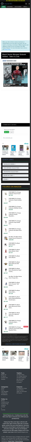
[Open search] (26, 3)
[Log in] (29, 3)
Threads (3, 406)
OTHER (5, 179)
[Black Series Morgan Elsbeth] (15, 74)
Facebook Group (5, 402)
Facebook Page (4, 403)
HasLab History (20, 389)
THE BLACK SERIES (9, 164)
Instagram (3, 405)
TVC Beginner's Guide (22, 388)
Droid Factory (20, 380)
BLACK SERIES (18, 6)
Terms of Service (19, 441)
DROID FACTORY (8, 175)
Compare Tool (4, 377)
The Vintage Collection (22, 376)
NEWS (3, 6)
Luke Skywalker (4, 391)
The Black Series (20, 374)
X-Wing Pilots (4, 393)
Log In (11, 132)
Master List (3, 374)
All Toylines (19, 382)
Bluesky (3, 400)
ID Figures (3, 376)
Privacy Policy (7, 49)
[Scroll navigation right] (28, 7)
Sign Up (6, 132)
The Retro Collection (21, 377)
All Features (19, 393)
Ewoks (2, 389)
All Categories (4, 394)
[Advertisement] (15, 24)
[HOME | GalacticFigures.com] (7, 3)
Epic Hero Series (20, 379)
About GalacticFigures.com (21, 432)
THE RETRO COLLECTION (10, 171)
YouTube (3, 409)
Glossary (3, 379)
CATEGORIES (10, 6)
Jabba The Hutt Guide (22, 391)
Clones (2, 388)
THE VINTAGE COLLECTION (11, 168)
